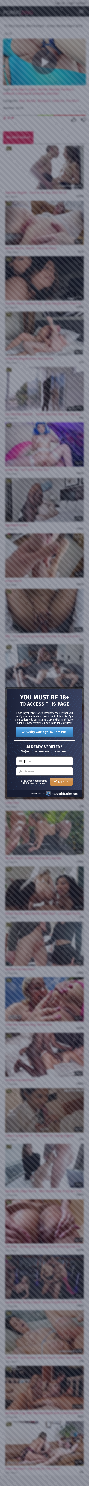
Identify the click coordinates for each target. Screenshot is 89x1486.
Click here (28, 783)
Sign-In (63, 782)
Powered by (38, 793)
